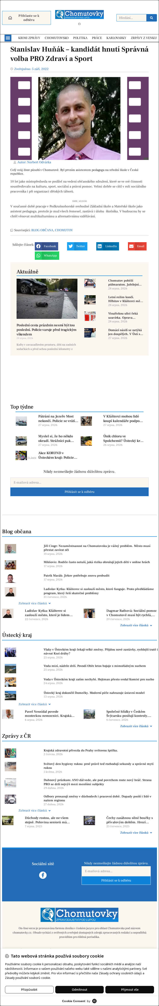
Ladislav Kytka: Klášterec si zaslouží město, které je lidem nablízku (47, 613)
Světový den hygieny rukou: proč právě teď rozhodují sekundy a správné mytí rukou (98, 766)
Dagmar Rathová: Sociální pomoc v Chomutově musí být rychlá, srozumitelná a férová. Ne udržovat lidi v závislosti (131, 613)
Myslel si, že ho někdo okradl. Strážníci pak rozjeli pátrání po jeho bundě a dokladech (55, 438)
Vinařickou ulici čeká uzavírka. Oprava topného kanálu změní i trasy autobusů (125, 316)
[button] (8, 38)
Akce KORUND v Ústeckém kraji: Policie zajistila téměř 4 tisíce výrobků (56, 455)
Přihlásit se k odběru (79, 492)
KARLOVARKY (116, 38)
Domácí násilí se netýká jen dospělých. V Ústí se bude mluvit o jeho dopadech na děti (125, 332)
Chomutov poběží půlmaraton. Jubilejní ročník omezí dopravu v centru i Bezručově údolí (125, 283)
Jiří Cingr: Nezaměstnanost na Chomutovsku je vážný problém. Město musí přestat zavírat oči (97, 548)
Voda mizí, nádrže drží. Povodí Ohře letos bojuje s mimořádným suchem (95, 666)
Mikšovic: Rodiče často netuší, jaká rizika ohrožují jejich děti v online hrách (97, 562)
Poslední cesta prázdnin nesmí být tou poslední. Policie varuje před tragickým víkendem (46, 330)
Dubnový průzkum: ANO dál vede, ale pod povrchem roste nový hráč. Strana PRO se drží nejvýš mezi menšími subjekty (98, 782)
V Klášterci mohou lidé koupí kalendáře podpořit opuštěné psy (123, 418)
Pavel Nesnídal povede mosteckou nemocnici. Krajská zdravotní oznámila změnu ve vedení (48, 714)
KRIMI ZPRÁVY (29, 38)
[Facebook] (79, 24)
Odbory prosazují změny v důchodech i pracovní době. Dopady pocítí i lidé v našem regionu (97, 798)
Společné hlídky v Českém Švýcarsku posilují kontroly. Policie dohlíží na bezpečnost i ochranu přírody (129, 714)
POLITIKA (80, 38)
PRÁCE (97, 38)
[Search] (151, 17)
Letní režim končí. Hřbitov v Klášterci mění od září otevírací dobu (125, 299)
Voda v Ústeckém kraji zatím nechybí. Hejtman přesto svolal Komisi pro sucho (99, 679)
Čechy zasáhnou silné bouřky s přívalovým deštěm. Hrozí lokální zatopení (129, 820)
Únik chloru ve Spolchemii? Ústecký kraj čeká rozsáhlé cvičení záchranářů (123, 438)
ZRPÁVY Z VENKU (144, 38)
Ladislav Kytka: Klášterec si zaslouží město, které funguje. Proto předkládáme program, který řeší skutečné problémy (99, 591)
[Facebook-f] (42, 875)
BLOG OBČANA (42, 230)
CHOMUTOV (64, 230)
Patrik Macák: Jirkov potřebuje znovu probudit (77, 576)
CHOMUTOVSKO (57, 38)
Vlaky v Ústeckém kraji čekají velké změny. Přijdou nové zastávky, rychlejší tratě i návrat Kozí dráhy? (101, 652)
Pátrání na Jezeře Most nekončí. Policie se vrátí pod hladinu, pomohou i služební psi (57, 418)
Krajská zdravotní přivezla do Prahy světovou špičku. (81, 750)
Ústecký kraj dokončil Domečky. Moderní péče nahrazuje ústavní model (94, 693)
